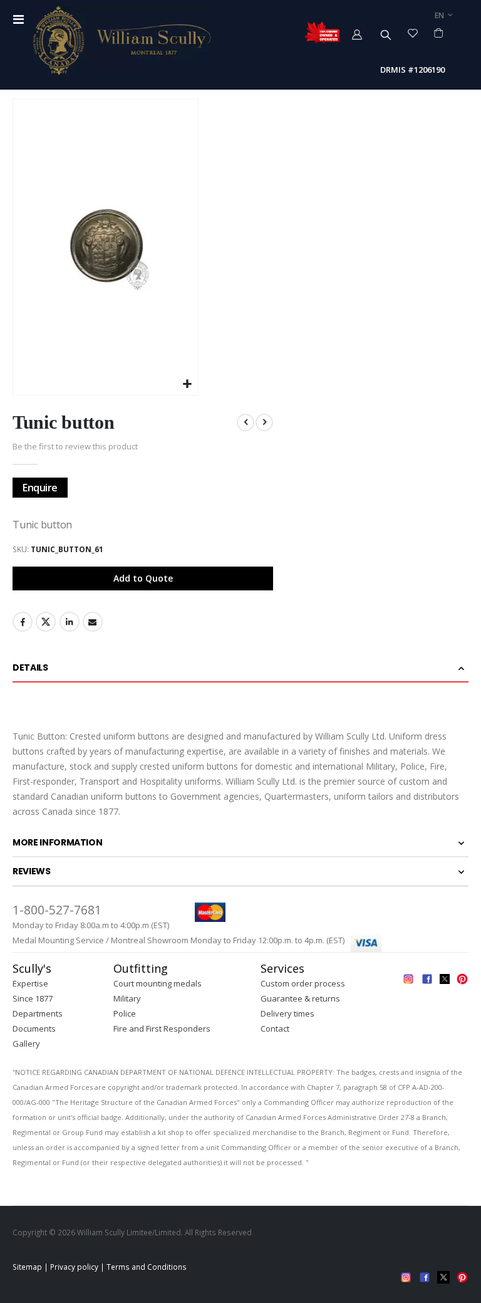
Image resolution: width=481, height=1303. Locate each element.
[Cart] (439, 32)
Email (93, 622)
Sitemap (27, 1267)
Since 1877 (33, 998)
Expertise (30, 983)
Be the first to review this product (75, 446)
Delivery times (287, 1013)
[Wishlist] (413, 32)
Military (127, 998)
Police (124, 1013)
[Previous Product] (245, 422)
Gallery (26, 1043)
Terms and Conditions (146, 1267)
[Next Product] (264, 422)
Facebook (23, 622)
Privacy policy (74, 1267)
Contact (275, 1028)
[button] (187, 384)
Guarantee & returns (300, 998)
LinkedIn (69, 622)
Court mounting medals (157, 983)
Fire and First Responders (161, 1028)
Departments (38, 1013)
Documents (34, 1028)
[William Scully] (121, 40)
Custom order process (303, 983)
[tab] (240, 668)
